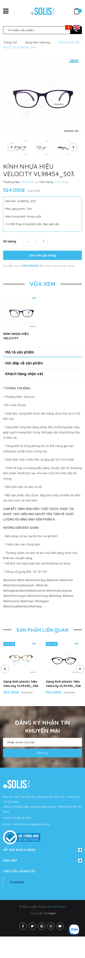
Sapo (52, 913)
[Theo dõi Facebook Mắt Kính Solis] (23, 926)
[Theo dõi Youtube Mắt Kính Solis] (60, 926)
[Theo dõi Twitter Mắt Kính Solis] (32, 926)
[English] (76, 27)
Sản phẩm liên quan (42, 630)
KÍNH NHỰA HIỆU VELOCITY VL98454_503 (16, 338)
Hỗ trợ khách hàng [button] (19, 850)
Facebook (16, 882)
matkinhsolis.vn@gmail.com (31, 824)
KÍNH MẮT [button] (10, 860)
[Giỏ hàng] (77, 11)
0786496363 (30, 266)
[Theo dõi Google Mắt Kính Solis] (41, 926)
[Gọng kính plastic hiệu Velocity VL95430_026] (64, 658)
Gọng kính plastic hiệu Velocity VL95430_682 (20, 683)
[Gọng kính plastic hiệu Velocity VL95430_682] (21, 658)
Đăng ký (42, 753)
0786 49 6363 (23, 818)
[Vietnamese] (68, 27)
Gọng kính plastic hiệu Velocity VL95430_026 (63, 683)
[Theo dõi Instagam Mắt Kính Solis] (50, 926)
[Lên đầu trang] (75, 948)
